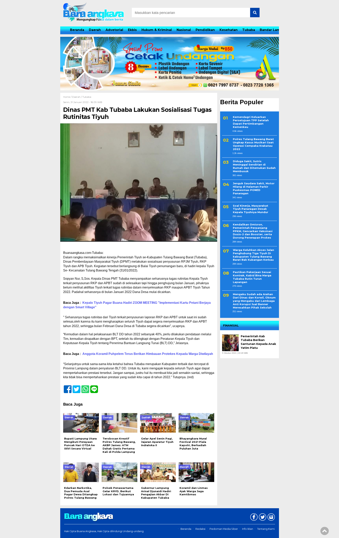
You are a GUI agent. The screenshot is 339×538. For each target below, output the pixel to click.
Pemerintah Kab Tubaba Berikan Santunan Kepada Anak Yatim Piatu (258, 342)
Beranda (77, 30)
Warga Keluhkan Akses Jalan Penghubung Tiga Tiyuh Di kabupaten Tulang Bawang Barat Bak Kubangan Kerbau (253, 254)
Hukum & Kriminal (156, 30)
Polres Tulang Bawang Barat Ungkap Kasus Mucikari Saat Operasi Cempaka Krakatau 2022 (253, 144)
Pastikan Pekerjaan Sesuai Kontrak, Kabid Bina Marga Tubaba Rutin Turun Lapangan (252, 277)
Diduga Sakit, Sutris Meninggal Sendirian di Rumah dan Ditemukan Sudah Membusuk (254, 166)
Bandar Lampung (274, 30)
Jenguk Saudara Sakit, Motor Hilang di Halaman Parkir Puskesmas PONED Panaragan (253, 188)
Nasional (184, 30)
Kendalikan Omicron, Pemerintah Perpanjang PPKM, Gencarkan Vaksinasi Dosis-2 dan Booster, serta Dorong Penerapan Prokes (252, 231)
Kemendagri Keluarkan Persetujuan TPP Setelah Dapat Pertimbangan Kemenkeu (251, 121)
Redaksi (200, 528)
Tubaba (248, 30)
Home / (67, 96)
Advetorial (114, 30)
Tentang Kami (266, 528)
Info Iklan (247, 528)
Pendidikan (205, 30)
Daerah (95, 30)
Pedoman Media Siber (224, 528)
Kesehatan (229, 30)
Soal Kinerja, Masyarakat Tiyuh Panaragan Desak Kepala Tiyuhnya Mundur (250, 209)
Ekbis (132, 30)
